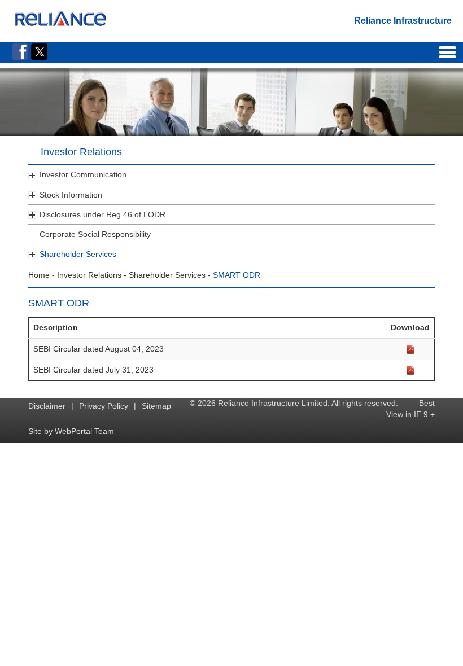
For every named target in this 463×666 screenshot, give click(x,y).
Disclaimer (46, 405)
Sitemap (156, 405)
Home (39, 274)
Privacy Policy (103, 405)
